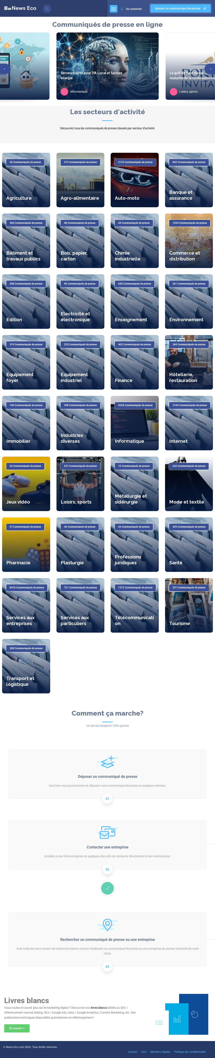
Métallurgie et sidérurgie (131, 499)
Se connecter (134, 8)
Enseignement (131, 319)
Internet (178, 441)
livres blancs (99, 1007)
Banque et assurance (181, 195)
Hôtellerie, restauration (183, 377)
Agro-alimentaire (80, 198)
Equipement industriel (74, 377)
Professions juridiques (128, 559)
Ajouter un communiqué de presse (178, 8)
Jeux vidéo (18, 502)
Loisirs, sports (76, 502)
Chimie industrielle (127, 256)
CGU (143, 1051)
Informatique (129, 441)
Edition (14, 319)
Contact (132, 1051)
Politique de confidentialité (190, 1051)
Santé (175, 562)
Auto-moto (127, 198)
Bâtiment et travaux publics (23, 256)
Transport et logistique (20, 681)
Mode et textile (186, 502)
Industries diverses (72, 438)
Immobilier (18, 441)
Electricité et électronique (75, 316)
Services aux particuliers (75, 620)
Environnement (186, 319)
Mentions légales (160, 1051)
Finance (123, 380)
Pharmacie (18, 562)
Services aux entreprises (20, 620)
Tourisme (179, 623)
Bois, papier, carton (74, 256)
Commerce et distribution (184, 256)
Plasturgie (72, 562)
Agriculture (19, 198)
